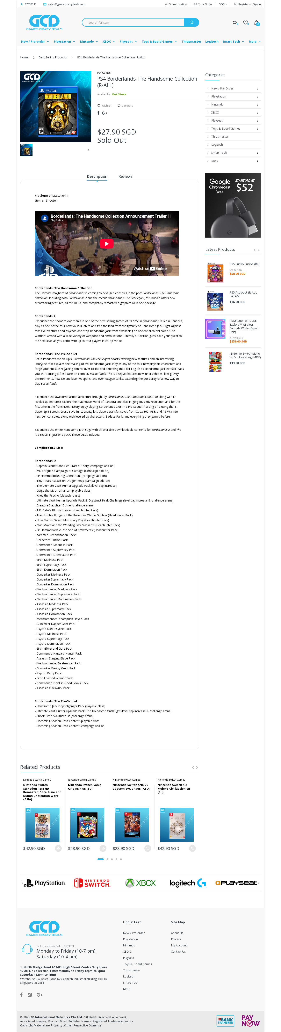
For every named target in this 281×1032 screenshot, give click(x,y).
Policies (176, 939)
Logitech (129, 976)
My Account (179, 945)
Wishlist (106, 105)
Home (24, 57)
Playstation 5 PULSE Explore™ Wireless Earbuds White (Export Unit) (244, 326)
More (126, 989)
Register (243, 4)
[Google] (104, 113)
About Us (177, 933)
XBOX (127, 951)
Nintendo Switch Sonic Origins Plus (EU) (84, 787)
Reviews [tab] (125, 176)
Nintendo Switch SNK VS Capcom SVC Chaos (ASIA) (131, 787)
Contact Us (178, 951)
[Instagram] (30, 994)
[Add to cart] (58, 848)
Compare (127, 105)
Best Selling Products (53, 57)
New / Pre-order (134, 933)
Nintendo (129, 945)
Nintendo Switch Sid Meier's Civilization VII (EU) (174, 788)
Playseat (128, 958)
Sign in (257, 4)
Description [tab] (97, 176)
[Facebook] (98, 113)
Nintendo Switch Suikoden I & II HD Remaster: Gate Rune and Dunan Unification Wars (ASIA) (42, 792)
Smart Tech (130, 982)
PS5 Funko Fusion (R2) (245, 264)
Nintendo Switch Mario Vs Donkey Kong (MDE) (245, 355)
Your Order (205, 4)
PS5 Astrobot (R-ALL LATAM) (243, 294)
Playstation (130, 939)
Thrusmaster (131, 970)
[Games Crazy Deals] (43, 22)
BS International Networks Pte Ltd (57, 1017)
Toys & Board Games (137, 964)
